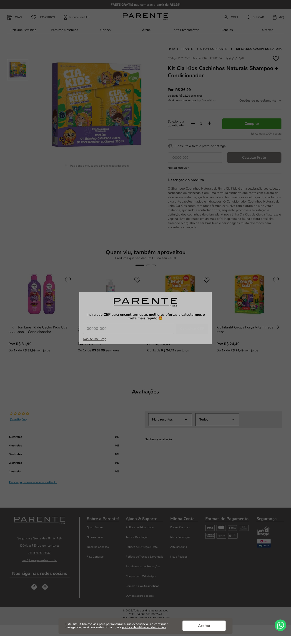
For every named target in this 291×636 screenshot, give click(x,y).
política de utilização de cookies (144, 627)
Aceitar (204, 625)
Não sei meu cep (94, 339)
